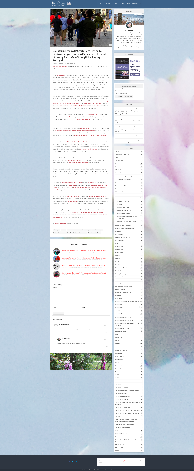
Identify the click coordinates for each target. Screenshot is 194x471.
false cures (65, 133)
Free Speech (119, 249)
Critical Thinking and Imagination (125, 176)
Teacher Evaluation (124, 213)
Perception (118, 337)
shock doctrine (92, 114)
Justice (117, 280)
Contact (135, 3)
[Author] (69, 339)
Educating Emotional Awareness (125, 192)
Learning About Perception (123, 286)
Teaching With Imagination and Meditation (128, 413)
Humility (118, 264)
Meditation (118, 298)
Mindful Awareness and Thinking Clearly (128, 301)
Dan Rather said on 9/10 (60, 66)
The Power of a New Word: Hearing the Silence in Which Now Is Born (127, 136)
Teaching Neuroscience (122, 396)
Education (118, 198)
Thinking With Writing (122, 427)
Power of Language (121, 350)
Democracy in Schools (122, 186)
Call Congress (56, 230)
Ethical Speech (119, 240)
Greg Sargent (61, 75)
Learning (118, 283)
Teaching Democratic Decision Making (127, 390)
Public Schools (119, 356)
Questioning (119, 359)
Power (120, 347)
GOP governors (84, 128)
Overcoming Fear (120, 331)
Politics (61, 63)
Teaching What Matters (122, 407)
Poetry (117, 340)
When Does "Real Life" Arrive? (127, 221)
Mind (119, 310)
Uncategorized (119, 436)
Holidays (118, 261)
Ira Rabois (65, 339)
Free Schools (119, 246)
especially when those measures (79, 162)
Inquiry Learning (120, 274)
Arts (116, 157)
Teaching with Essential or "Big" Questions (128, 217)
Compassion (119, 163)
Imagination (119, 271)
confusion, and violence (67, 117)
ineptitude (103, 210)
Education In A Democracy (123, 225)
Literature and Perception (123, 292)
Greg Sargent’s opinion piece (98, 196)
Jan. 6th (94, 230)
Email (83, 307)
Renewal (118, 368)
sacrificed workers (72, 106)
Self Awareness (120, 375)
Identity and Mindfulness (123, 268)
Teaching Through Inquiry (123, 399)
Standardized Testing (124, 210)
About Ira (108, 3)
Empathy (118, 231)
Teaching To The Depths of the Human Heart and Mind (128, 403)
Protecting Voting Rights (94, 232)
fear (58, 117)
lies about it (90, 182)
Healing (117, 255)
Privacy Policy (123, 461)
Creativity (118, 173)
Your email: (118, 90)
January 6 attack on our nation (71, 182)
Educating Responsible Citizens (124, 195)
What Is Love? (119, 445)
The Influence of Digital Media (124, 424)
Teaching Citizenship (121, 387)
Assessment (119, 160)
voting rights (72, 185)
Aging (117, 151)
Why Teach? (119, 448)
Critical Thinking (123, 201)
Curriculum (118, 182)
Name (54, 307)
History (117, 258)
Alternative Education (122, 154)
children (81, 106)
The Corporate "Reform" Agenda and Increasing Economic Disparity (126, 420)
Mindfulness (119, 304)
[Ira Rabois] (62, 4)
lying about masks (61, 130)
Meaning (118, 295)
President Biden (83, 232)
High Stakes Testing (124, 207)
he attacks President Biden (88, 149)
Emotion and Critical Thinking (124, 228)
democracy (98, 174)
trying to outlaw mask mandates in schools (81, 130)
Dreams (117, 189)
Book (117, 3)
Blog (123, 3)
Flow (116, 243)
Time (116, 430)
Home (100, 3)
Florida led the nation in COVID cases (79, 142)
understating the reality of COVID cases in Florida (90, 135)
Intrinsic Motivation (124, 179)
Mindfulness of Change (122, 328)
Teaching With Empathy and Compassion (127, 410)
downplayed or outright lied (92, 103)
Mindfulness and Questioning (124, 320)
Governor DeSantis (78, 230)
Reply (106, 332)
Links (128, 3)
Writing (117, 451)
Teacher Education (121, 381)
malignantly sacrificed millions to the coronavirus (88, 212)
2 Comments (71, 63)
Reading (117, 362)
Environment (119, 234)
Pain (116, 334)
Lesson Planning (120, 289)
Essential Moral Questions (123, 237)
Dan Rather (70, 230)
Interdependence (120, 277)
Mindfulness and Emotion (123, 317)
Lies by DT (99, 230)
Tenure (117, 416)
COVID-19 (63, 230)
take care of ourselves (73, 196)
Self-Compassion (120, 378)
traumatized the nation (83, 119)
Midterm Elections (57, 232)
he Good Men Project (60, 223)
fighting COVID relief (74, 160)
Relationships (119, 365)
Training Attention (121, 433)
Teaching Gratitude (121, 393)
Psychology (119, 353)
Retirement (118, 372)
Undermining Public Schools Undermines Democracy (128, 440)
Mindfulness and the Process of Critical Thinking (127, 324)
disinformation (72, 201)
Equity (120, 204)
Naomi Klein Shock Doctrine (71, 232)
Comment (55, 287)
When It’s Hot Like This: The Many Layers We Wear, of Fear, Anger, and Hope (128, 141)
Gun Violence (119, 252)
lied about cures (61, 106)
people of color (96, 106)
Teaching (118, 384)
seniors (86, 106)
